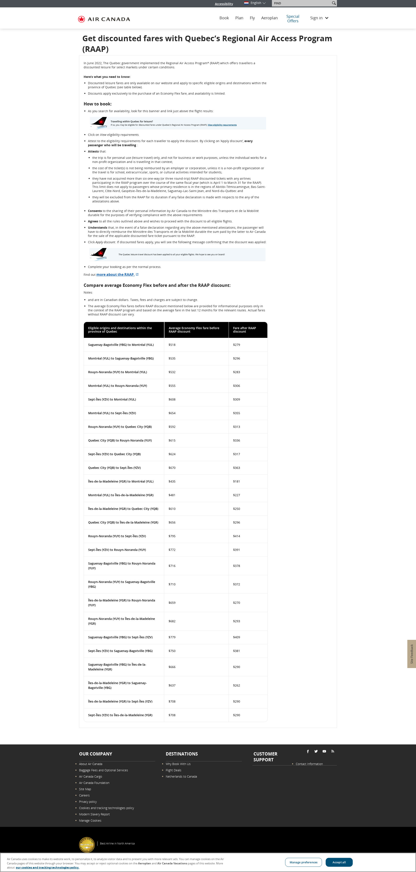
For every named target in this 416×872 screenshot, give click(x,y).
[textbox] (302, 3)
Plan (239, 18)
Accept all (339, 862)
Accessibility (224, 4)
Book (224, 18)
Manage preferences (303, 862)
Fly (252, 18)
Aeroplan (269, 18)
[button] (334, 3)
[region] (208, 862)
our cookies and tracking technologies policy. (47, 867)
